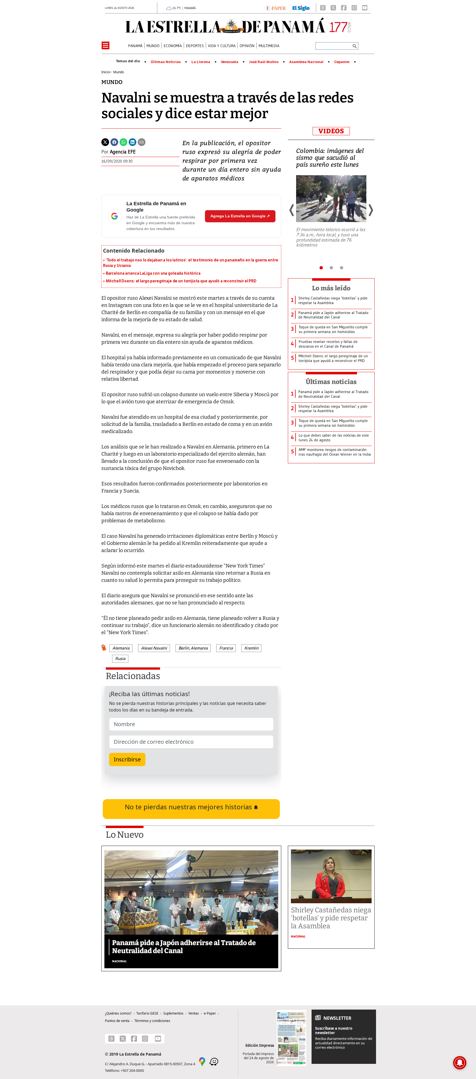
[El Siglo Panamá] (301, 8)
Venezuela (229, 62)
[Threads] (323, 7)
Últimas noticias (331, 382)
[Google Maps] (202, 1061)
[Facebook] (344, 7)
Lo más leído (331, 288)
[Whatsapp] (123, 142)
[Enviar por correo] (141, 142)
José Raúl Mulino (263, 62)
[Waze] (213, 1061)
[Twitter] (105, 142)
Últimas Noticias (166, 62)
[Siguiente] (370, 210)
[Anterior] (292, 210)
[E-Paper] (275, 8)
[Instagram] (354, 7)
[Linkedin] (132, 142)
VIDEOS (331, 131)
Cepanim (342, 62)
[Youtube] (364, 7)
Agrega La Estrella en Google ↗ (240, 216)
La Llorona (200, 62)
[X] (333, 7)
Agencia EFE (123, 152)
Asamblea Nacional (306, 62)
